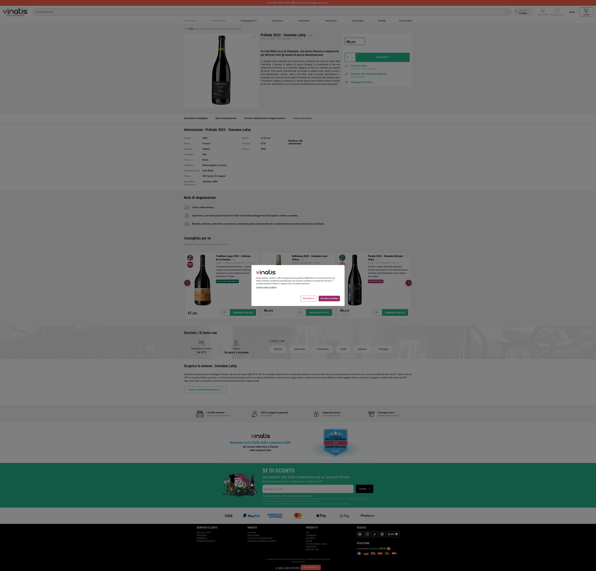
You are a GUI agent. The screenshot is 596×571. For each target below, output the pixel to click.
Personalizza (308, 298)
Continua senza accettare (266, 287)
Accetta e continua (329, 298)
